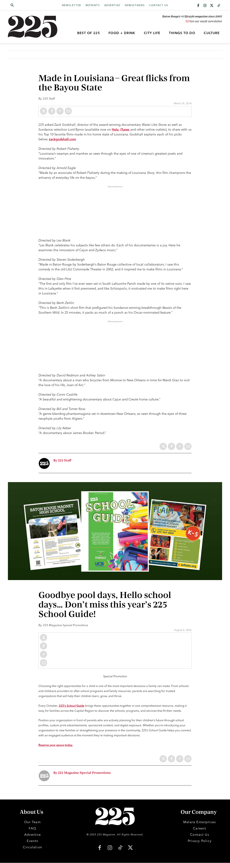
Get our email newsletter (205, 21)
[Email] (68, 111)
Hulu (115, 129)
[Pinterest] (60, 111)
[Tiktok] (218, 5)
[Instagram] (205, 5)
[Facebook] (198, 5)
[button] (29, 5)
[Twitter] (211, 5)
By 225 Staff (62, 460)
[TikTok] (120, 848)
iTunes (124, 129)
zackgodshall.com (62, 139)
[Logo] (34, 27)
